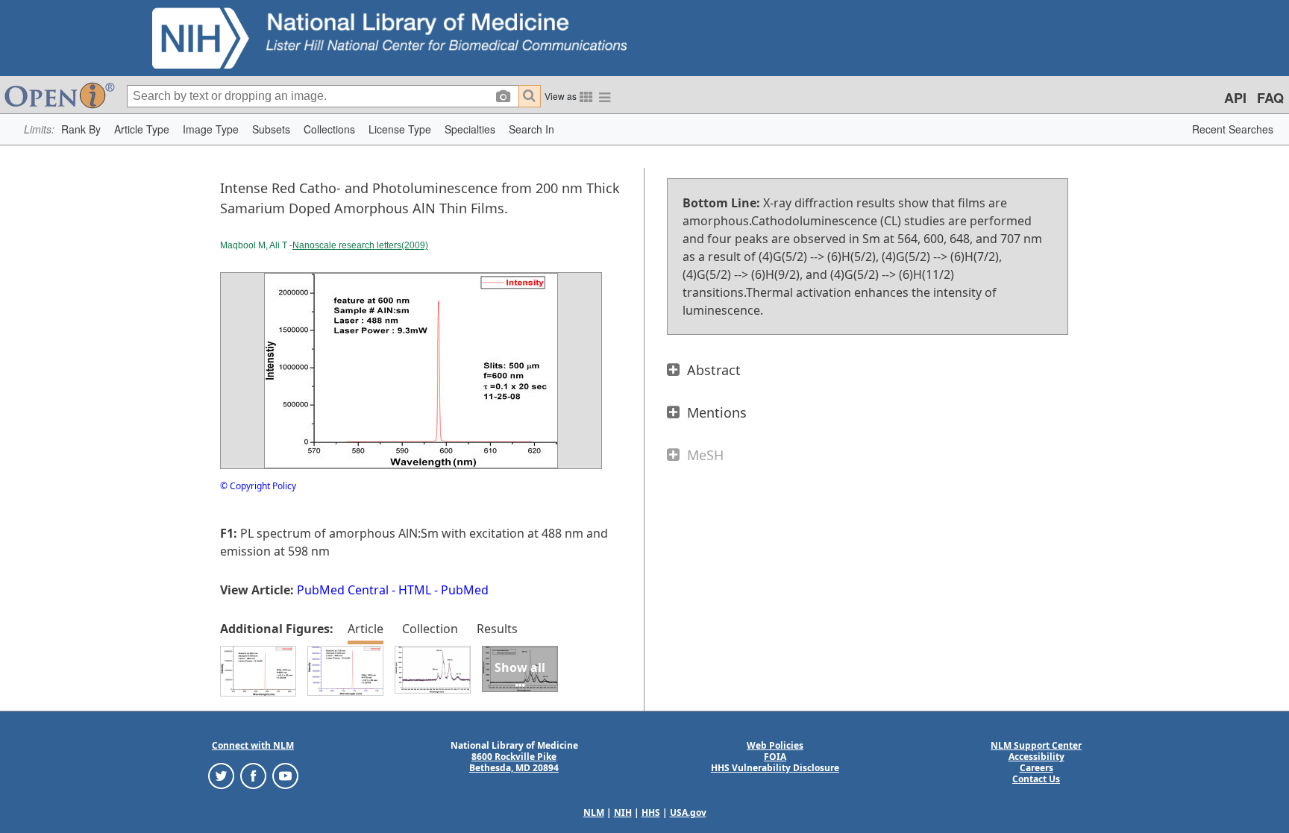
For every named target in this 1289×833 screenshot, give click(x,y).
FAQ (1270, 97)
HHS (651, 812)
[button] (81, 129)
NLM (593, 812)
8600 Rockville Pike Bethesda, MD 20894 (514, 762)
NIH (623, 812)
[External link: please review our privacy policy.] (221, 775)
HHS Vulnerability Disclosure (775, 767)
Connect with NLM (253, 745)
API (1235, 97)
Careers (1036, 767)
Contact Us (1036, 779)
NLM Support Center (1036, 745)
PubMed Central (343, 590)
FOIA (775, 756)
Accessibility (1036, 756)
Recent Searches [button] (1232, 129)
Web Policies (775, 745)
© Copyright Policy (258, 486)
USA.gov (688, 812)
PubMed (465, 590)
